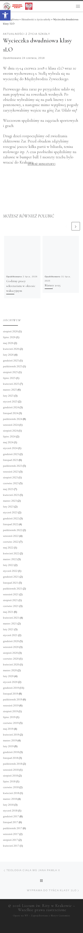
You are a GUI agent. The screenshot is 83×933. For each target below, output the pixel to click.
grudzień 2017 (11, 816)
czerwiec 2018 (11, 787)
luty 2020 (8, 676)
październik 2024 (12, 418)
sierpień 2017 (10, 839)
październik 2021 (12, 588)
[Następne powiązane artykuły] (76, 226)
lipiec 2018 (9, 781)
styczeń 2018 (10, 810)
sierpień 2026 (10, 331)
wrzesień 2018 (11, 769)
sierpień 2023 (10, 477)
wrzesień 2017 (11, 834)
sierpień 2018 (10, 775)
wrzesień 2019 (11, 705)
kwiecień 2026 (11, 348)
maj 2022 (8, 547)
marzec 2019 (10, 740)
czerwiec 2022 (11, 541)
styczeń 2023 (10, 512)
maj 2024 (8, 442)
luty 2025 (8, 395)
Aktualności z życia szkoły (36, 19)
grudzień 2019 (11, 687)
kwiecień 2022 (11, 553)
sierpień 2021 (10, 600)
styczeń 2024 (10, 448)
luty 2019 (8, 746)
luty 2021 (8, 629)
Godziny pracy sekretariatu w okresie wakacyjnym (20, 286)
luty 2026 (8, 354)
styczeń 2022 (10, 570)
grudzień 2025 (11, 360)
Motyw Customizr (60, 915)
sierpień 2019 (10, 711)
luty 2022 (8, 565)
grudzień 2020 (11, 641)
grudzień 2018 (11, 752)
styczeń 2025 (10, 401)
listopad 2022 (10, 524)
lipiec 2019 (9, 717)
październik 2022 (12, 530)
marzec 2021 (10, 623)
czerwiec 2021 (11, 606)
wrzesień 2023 (11, 471)
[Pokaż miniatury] (41, 164)
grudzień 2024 (11, 407)
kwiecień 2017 (11, 845)
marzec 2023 (10, 500)
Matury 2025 (52, 285)
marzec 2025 (10, 389)
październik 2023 (12, 465)
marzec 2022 (10, 559)
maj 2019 (8, 728)
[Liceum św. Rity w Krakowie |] (17, 5)
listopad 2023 (10, 459)
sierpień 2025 (10, 372)
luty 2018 (8, 804)
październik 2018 (12, 763)
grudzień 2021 (11, 576)
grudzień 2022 (11, 518)
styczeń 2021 (10, 635)
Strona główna (11, 19)
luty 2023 (8, 506)
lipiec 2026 (9, 337)
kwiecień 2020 (11, 664)
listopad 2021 (10, 582)
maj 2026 (8, 343)
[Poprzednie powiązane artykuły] (66, 226)
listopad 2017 (10, 822)
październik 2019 (12, 699)
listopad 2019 (10, 693)
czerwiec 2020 (11, 658)
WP (26, 915)
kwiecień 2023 (11, 494)
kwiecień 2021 (11, 617)
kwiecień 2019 (11, 734)
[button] (5, 15)
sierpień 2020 (10, 652)
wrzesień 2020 (11, 647)
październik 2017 (12, 828)
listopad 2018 (10, 757)
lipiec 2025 (9, 378)
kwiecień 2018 (11, 793)
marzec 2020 (10, 670)
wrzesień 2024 (11, 424)
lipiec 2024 (9, 436)
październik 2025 (12, 366)
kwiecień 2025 (11, 383)
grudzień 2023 (11, 454)
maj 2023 (8, 489)
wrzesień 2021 (11, 594)
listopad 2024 (10, 413)
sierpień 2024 (10, 430)
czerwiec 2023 (11, 483)
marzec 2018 (10, 798)
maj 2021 (8, 611)
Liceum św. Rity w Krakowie (47, 905)
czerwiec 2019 (11, 722)
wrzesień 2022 (11, 535)
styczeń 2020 (10, 681)
